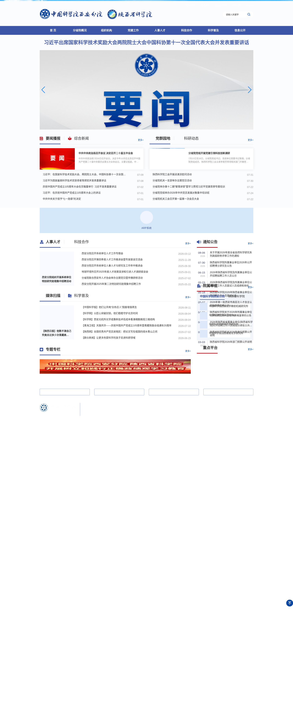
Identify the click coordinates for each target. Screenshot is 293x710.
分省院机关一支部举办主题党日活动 (172, 180)
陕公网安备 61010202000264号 (124, 417)
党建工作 (133, 30)
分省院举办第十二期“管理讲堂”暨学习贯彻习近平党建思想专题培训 (189, 186)
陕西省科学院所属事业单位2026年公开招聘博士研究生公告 (231, 264)
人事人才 (159, 30)
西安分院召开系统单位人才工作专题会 (102, 253)
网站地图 (237, 5)
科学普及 (213, 30)
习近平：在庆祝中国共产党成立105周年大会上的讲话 (72, 192)
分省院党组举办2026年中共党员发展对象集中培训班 (181, 192)
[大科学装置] (210, 361)
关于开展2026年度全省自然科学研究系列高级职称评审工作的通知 (231, 254)
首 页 (53, 30)
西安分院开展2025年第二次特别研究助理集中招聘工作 (111, 284)
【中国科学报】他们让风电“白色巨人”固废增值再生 (109, 310)
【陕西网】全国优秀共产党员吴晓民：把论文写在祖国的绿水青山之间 (119, 335)
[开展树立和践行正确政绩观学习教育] (115, 372)
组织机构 (106, 30)
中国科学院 (190, 5)
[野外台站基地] (239, 361)
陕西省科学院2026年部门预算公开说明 (231, 342)
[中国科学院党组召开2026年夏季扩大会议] (146, 90)
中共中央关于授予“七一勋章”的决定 (62, 199)
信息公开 (240, 30)
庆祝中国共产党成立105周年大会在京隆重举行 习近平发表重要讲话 (79, 186)
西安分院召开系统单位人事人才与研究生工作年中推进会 (112, 265)
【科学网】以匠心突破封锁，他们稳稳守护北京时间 (110, 316)
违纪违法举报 (221, 5)
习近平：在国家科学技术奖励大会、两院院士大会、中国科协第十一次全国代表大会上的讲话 (85, 174)
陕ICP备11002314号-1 (94, 417)
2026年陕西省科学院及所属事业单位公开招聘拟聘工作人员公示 (231, 274)
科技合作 (186, 30)
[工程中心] (210, 371)
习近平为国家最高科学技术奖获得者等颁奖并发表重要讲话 (74, 180)
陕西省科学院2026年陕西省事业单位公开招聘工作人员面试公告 (231, 294)
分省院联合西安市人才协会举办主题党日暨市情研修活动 (112, 278)
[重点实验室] (239, 371)
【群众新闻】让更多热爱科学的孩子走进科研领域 (108, 341)
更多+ (140, 140)
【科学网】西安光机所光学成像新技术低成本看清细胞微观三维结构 (118, 322)
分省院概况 (80, 30)
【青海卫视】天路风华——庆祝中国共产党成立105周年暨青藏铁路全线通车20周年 (127, 328)
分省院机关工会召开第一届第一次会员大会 (176, 199)
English (249, 5)
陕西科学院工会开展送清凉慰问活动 (172, 174)
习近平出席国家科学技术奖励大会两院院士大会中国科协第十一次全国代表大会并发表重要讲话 (146, 42)
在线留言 (205, 5)
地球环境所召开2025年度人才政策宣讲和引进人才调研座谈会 (115, 271)
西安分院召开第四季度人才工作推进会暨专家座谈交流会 (112, 259)
